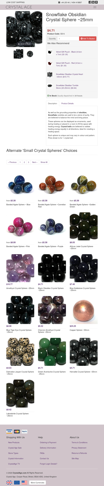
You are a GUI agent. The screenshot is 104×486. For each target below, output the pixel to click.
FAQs (42, 453)
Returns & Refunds (79, 453)
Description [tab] (52, 103)
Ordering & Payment (48, 442)
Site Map (75, 458)
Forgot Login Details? (48, 463)
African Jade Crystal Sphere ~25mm (81, 247)
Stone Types (13, 453)
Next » (34, 162)
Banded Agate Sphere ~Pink (18, 246)
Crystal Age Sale (15, 447)
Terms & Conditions (79, 442)
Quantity (52, 38)
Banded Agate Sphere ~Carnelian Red (52, 205)
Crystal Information (15, 458)
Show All (44, 162)
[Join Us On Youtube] (93, 2)
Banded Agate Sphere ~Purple (50, 246)
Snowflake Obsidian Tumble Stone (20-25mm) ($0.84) (67, 86)
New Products (13, 442)
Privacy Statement (79, 447)
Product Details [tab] (67, 103)
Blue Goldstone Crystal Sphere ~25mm (82, 289)
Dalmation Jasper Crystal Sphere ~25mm (20, 372)
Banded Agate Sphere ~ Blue (18, 204)
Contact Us (44, 458)
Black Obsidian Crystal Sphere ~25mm (51, 289)
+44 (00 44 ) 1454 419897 (71, 2)
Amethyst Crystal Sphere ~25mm (20, 288)
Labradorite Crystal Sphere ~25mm (17, 414)
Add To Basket (89, 38)
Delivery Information (48, 447)
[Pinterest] (96, 2)
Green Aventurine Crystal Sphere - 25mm (52, 372)
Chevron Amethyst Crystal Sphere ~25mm (49, 331)
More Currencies (37, 482)
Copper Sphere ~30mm (79, 330)
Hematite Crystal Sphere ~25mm (83, 371)
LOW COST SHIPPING (15, 2)
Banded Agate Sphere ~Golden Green (83, 205)
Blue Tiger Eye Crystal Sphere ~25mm (18, 331)
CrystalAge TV (14, 463)
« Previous (12, 162)
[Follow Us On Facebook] (90, 2)
